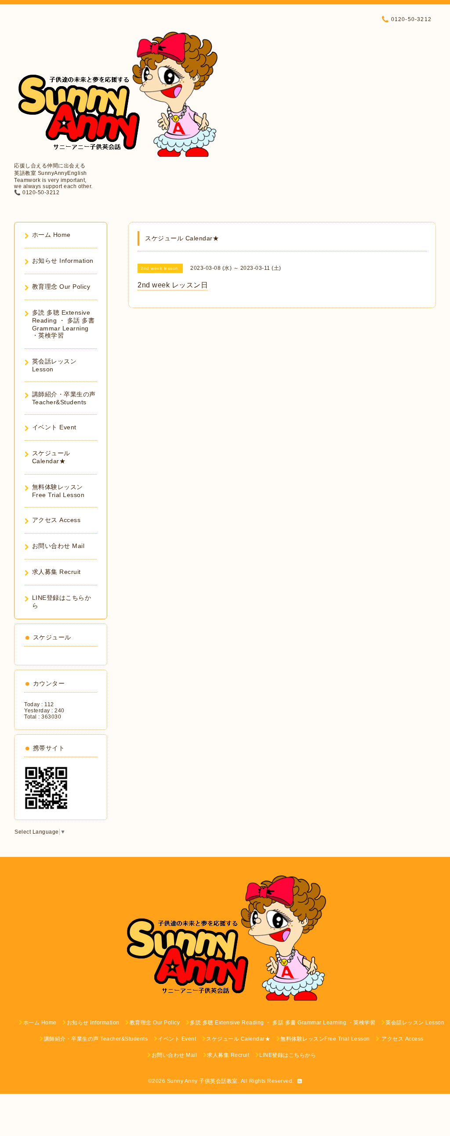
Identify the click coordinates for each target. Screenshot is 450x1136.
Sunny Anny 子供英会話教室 (202, 1081)
